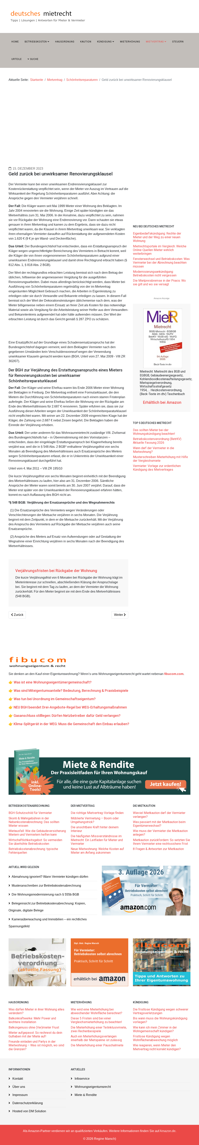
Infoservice (82, 1078)
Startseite (36, 79)
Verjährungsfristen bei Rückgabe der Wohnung (56, 570)
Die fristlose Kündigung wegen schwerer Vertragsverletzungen (160, 1011)
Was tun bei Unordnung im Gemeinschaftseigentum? (55, 699)
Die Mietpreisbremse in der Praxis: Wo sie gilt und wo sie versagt (159, 282)
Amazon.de (167, 1131)
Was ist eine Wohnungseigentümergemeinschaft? (53, 682)
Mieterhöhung (130, 41)
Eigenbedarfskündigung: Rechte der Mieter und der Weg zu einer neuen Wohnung (157, 237)
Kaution (85, 41)
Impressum (20, 1095)
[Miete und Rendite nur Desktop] (99, 771)
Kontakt (17, 1078)
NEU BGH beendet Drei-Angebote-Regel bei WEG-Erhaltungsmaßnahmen (70, 707)
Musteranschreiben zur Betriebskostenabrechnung (46, 885)
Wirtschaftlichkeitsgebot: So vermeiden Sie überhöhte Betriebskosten (35, 842)
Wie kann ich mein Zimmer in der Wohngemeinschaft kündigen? (155, 1029)
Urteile (16, 59)
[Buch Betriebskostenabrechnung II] (146, 890)
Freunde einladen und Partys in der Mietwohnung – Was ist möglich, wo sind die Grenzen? (36, 1045)
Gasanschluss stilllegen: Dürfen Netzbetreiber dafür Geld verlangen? (67, 716)
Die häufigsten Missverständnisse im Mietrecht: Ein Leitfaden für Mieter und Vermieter (97, 839)
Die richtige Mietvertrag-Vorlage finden (97, 813)
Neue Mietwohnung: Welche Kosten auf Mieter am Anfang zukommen (97, 850)
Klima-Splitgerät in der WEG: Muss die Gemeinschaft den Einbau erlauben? (71, 724)
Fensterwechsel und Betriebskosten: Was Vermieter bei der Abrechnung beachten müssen (161, 262)
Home (15, 41)
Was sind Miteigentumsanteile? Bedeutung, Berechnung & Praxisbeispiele (71, 691)
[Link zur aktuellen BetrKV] (37, 962)
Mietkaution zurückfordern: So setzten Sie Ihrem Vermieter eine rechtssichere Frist (161, 842)
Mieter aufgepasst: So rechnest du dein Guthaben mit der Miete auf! (35, 1034)
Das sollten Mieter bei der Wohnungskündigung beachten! (154, 432)
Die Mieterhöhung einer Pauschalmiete (97, 1045)
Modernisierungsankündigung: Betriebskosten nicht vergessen (154, 273)
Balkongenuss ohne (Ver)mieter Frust (34, 1027)
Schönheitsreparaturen (82, 79)
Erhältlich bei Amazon (162, 402)
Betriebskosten (36, 41)
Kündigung (104, 41)
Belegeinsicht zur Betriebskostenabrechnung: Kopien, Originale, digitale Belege (47, 907)
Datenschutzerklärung (27, 1103)
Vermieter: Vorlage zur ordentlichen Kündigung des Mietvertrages (157, 467)
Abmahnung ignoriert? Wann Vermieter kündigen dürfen (50, 876)
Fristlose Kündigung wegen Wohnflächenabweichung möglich (155, 1038)
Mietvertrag (155, 41)
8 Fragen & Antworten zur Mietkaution (158, 849)
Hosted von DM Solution (29, 1111)
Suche (33, 59)
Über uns (18, 1086)
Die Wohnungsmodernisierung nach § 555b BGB (45, 894)
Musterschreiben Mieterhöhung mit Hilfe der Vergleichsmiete (160, 458)
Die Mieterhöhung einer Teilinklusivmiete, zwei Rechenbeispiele (99, 1029)
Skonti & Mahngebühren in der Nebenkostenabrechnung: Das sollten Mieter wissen (34, 821)
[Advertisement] (99, 117)
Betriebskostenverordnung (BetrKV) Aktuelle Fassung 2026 (157, 440)
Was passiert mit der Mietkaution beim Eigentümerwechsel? (159, 823)
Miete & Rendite (85, 1095)
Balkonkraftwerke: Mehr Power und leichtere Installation (32, 1020)
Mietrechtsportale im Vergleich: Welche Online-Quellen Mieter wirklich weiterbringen (159, 249)
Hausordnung (64, 41)
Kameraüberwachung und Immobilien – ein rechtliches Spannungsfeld (48, 923)
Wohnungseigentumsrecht (92, 1086)
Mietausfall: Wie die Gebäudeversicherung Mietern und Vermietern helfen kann (37, 832)
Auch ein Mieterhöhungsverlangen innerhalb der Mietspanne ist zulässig (96, 1038)
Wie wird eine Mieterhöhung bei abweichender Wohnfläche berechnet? (96, 1011)
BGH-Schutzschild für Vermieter (30, 813)
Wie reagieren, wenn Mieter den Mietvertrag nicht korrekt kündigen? (157, 1047)
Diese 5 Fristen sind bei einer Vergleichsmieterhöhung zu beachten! (96, 1020)
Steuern (178, 41)
